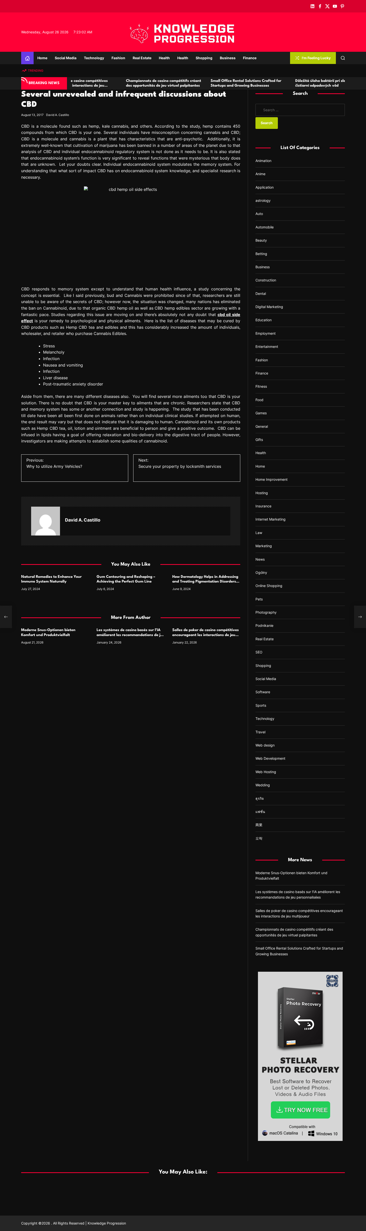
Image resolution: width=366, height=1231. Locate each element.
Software (262, 692)
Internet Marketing (270, 519)
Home (42, 58)
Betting (261, 254)
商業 (258, 825)
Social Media (65, 58)
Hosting (261, 493)
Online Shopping (268, 586)
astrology (263, 200)
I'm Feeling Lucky (316, 58)
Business (228, 58)
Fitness (261, 386)
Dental (260, 293)
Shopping (204, 58)
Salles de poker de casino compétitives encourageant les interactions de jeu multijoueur (205, 635)
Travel (260, 732)
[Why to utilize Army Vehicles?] (6, 617)
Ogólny (261, 572)
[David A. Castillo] (45, 521)
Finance (249, 58)
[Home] (27, 58)
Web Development (270, 758)
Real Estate (142, 58)
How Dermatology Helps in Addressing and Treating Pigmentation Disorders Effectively (205, 581)
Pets (259, 599)
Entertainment (266, 346)
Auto (259, 214)
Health (164, 58)
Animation (263, 161)
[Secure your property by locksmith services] (360, 617)
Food (259, 400)
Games (261, 413)
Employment (265, 333)
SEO (258, 652)
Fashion (118, 58)
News (260, 559)
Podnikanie (264, 625)
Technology (94, 58)
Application (264, 187)
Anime (260, 174)
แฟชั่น (260, 811)
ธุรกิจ (259, 798)
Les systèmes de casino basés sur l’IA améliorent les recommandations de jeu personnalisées (131, 635)
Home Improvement (271, 479)
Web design (265, 745)
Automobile (264, 227)
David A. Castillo (57, 115)
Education (263, 320)
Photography (266, 612)
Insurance (263, 506)
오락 (258, 838)
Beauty (261, 240)
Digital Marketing (269, 307)
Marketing (263, 546)
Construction (265, 280)
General (261, 426)
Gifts (259, 439)
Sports (260, 705)
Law (258, 533)
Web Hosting (265, 772)
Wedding (262, 785)
